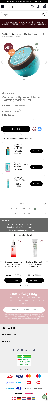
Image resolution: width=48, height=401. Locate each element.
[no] (29, 398)
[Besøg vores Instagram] (18, 351)
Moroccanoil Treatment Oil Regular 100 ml (19, 146)
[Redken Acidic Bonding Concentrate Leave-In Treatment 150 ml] (35, 248)
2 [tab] (23, 286)
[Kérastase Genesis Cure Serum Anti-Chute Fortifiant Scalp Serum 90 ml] (13, 248)
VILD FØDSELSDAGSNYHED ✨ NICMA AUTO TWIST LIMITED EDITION (24, 23)
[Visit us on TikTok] (34, 351)
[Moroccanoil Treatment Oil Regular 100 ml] (7, 151)
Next (46, 62)
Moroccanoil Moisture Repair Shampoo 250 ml (20, 179)
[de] (19, 398)
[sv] (34, 398)
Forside (5, 34)
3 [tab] (25, 286)
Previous (2, 62)
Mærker (27, 34)
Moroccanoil (16, 34)
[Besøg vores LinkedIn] (30, 351)
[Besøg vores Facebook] (14, 351)
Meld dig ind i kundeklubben (24, 310)
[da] (14, 398)
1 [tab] (20, 286)
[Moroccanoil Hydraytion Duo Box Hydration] (7, 167)
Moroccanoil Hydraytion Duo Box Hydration (21, 165)
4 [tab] (27, 286)
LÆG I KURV (15, 129)
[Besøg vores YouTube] (22, 351)
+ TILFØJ (36, 151)
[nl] (24, 398)
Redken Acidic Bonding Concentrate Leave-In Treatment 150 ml (34, 264)
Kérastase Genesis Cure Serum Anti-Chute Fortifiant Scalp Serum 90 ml (13, 264)
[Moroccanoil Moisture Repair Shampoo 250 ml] (7, 183)
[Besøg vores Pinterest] (26, 351)
